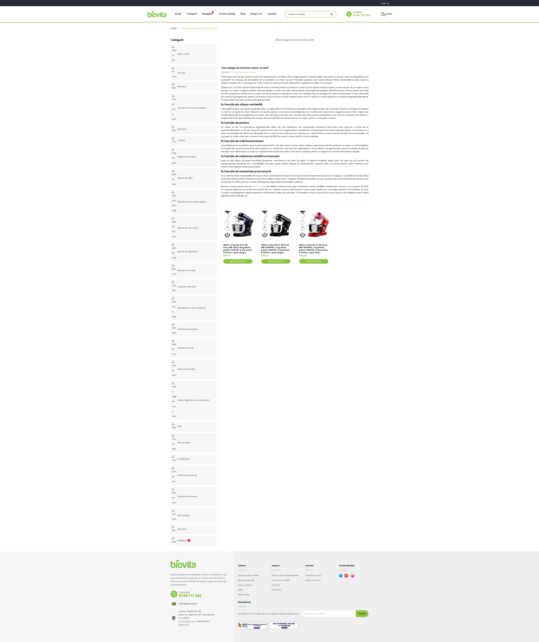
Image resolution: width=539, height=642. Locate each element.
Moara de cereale (186, 369)
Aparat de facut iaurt (188, 228)
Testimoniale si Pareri (248, 575)
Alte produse (184, 515)
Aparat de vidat (185, 178)
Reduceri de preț (246, 580)
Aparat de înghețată (187, 251)
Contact (276, 585)
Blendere (182, 86)
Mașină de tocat (186, 347)
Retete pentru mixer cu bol (244, 72)
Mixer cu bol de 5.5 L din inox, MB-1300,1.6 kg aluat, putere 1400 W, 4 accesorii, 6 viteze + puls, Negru (237, 249)
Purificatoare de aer (187, 475)
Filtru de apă (184, 442)
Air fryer (181, 72)
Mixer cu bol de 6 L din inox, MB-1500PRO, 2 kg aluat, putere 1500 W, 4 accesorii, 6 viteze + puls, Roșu (313, 249)
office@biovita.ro (188, 603)
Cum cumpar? (245, 585)
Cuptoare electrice (187, 286)
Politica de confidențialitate (285, 575)
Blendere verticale (186, 270)
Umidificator (184, 459)
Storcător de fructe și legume (192, 107)
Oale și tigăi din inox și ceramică (193, 400)
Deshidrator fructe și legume (192, 308)
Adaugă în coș (238, 261)
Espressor (182, 129)
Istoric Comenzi (313, 580)
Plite (180, 426)
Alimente (182, 529)
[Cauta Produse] (331, 14)
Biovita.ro (182, 632)
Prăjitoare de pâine (187, 156)
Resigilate (182, 540)
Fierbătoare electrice (188, 329)
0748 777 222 (361, 15)
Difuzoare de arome (187, 496)
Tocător (181, 140)
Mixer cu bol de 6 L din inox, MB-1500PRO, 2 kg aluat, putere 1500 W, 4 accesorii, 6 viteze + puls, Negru (275, 249)
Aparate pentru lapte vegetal (192, 201)
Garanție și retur (313, 575)
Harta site (276, 589)
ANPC (240, 589)
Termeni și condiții (280, 580)
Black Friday (243, 594)
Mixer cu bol (183, 54)
